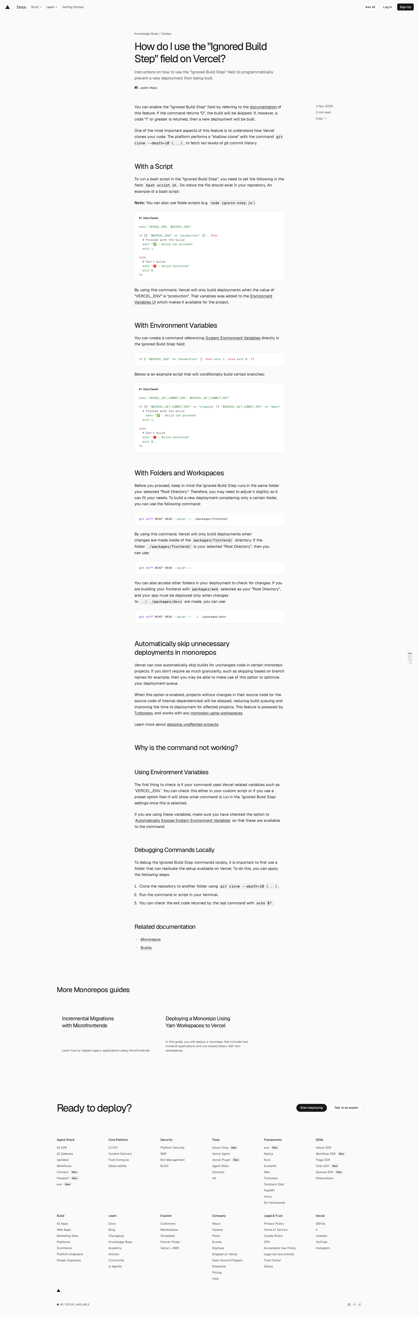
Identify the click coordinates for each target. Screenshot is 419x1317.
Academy (115, 1248)
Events (217, 1242)
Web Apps (64, 1230)
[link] (388, 6)
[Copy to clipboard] (277, 218)
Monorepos (151, 939)
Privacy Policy (274, 1224)
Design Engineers (69, 1260)
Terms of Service (276, 1230)
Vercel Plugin (225, 1160)
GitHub (320, 1224)
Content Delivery (120, 1154)
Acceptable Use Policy (280, 1248)
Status (268, 1266)
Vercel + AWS (169, 1248)
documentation (263, 106)
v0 (214, 1178)
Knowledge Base (146, 34)
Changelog (116, 1236)
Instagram (323, 1248)
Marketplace (169, 1230)
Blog (111, 1230)
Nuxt (267, 1160)
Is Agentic (115, 1266)
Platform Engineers (70, 1254)
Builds (146, 947)
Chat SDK (327, 1166)
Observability (117, 1166)
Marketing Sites (67, 1236)
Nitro (267, 1172)
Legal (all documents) (279, 1254)
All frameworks (274, 1203)
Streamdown (324, 1178)
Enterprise (219, 1266)
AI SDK (62, 1148)
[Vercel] (7, 7)
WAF (163, 1154)
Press (216, 1236)
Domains (218, 1172)
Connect (67, 1172)
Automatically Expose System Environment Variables (182, 820)
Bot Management (172, 1160)
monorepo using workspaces (216, 712)
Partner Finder (170, 1242)
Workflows (64, 1166)
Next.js (268, 1154)
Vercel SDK (323, 1148)
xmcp (267, 1196)
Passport (67, 1178)
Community (116, 1260)
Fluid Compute (118, 1160)
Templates (167, 1236)
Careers (217, 1230)
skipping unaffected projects (192, 724)
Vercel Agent (221, 1154)
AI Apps (62, 1224)
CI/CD (112, 1148)
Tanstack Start (274, 1184)
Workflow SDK (330, 1154)
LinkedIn (321, 1236)
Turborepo (143, 712)
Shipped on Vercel (224, 1254)
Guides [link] (166, 34)
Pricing (217, 1272)
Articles (113, 1254)
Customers (167, 1224)
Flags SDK (323, 1160)
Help (215, 1279)
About (216, 1224)
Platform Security (172, 1148)
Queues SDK (329, 1172)
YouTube (321, 1242)
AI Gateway (65, 1154)
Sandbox (63, 1160)
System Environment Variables (233, 337)
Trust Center (272, 1260)
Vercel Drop (224, 1148)
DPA (267, 1242)
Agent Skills (220, 1166)
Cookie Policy (273, 1236)
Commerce (64, 1248)
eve (63, 1184)
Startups (218, 1248)
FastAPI (269, 1190)
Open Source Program (227, 1260)
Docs (21, 7)
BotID (164, 1166)
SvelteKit (270, 1166)
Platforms (63, 1242)
